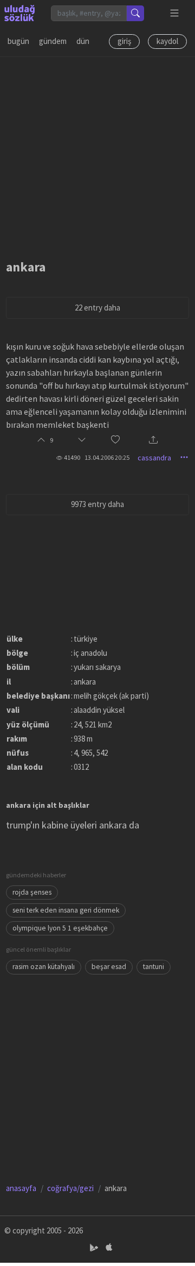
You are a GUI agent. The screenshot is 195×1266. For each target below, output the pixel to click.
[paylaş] (153, 440)
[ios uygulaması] (109, 1248)
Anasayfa (21, 1188)
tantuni (153, 966)
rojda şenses (31, 892)
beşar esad (109, 966)
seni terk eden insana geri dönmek (65, 910)
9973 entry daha (97, 504)
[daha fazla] (174, 13)
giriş (124, 41)
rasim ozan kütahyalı (43, 966)
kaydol (167, 41)
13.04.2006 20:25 (106, 457)
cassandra (154, 458)
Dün (82, 41)
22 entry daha (97, 307)
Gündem (53, 41)
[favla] (115, 440)
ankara (26, 266)
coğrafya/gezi (70, 1188)
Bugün (18, 41)
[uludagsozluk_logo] (19, 13)
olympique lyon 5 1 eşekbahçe (60, 928)
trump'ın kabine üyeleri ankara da (72, 825)
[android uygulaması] (95, 1248)
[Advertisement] (97, 154)
